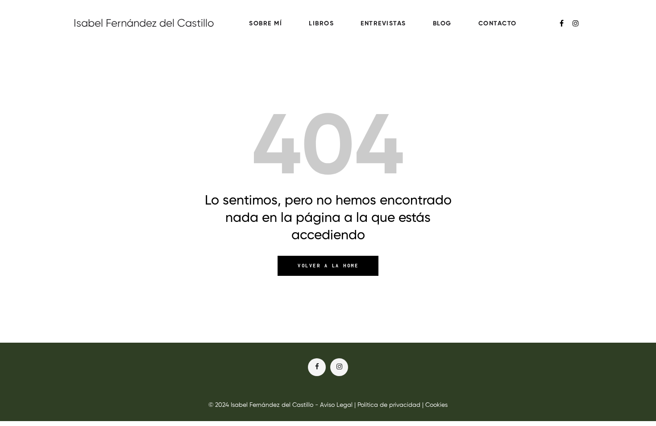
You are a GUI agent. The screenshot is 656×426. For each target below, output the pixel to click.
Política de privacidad (388, 405)
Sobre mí (265, 23)
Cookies (436, 405)
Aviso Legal (336, 405)
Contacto (497, 23)
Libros (321, 23)
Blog (442, 23)
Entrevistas (383, 23)
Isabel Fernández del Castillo (144, 23)
